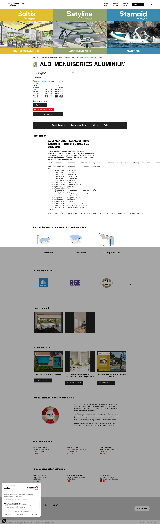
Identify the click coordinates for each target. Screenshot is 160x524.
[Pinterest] (140, 523)
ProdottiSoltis (105, 4)
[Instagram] (155, 523)
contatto (138, 5)
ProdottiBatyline (115, 4)
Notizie (95, 125)
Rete (106, 125)
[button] (29, 244)
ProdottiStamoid (125, 4)
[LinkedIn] (143, 523)
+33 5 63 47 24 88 (41, 101)
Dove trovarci (9, 523)
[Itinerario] (99, 72)
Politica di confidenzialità (45, 523)
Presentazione (58, 125)
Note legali (19, 523)
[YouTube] (148, 523)
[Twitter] (151, 523)
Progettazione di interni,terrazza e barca (17, 4)
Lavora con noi (29, 523)
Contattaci (142, 508)
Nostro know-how (78, 125)
